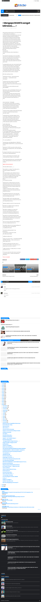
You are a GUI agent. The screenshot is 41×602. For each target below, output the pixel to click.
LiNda (5, 286)
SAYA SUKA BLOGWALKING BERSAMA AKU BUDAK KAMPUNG (14, 448)
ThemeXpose (7, 600)
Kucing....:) (5, 478)
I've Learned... (29, 270)
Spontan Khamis (9, 526)
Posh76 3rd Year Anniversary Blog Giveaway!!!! (12, 451)
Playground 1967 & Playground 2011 (10, 442)
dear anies (7, 578)
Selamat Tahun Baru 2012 (8, 481)
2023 (3, 388)
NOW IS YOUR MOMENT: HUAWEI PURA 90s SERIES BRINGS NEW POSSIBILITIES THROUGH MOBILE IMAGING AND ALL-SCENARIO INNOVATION (23, 363)
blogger (30, 281)
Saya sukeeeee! (6, 426)
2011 (3, 484)
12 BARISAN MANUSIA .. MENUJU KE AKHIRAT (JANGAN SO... (14, 450)
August (4, 411)
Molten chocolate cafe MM (7, 500)
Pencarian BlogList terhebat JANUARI (10, 476)
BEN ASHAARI (4, 502)
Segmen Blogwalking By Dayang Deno (12, 326)
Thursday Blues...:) (6, 452)
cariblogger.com (5, 506)
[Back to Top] (39, 600)
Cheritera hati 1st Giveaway (8, 429)
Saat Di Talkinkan (6, 467)
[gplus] (38, 1)
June (4, 414)
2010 (3, 486)
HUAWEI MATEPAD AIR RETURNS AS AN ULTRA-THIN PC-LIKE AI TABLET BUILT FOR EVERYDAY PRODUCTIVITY (21, 336)
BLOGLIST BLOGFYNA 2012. (8, 463)
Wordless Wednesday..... (8, 435)
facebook (38, 281)
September (5, 410)
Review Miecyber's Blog (7, 424)
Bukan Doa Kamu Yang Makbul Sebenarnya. (11, 423)
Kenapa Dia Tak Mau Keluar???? (6, 324)
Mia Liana (6, 586)
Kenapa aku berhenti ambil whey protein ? (10, 503)
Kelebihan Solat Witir (7, 432)
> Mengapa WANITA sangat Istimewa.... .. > (11, 441)
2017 (3, 397)
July (4, 413)
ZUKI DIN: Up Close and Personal (8, 495)
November (5, 407)
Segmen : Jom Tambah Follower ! (9, 438)
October (5, 408)
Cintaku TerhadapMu (7, 445)
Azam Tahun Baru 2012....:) (8, 473)
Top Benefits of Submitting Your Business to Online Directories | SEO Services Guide (18, 507)
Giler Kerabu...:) (6, 427)
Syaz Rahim (7, 582)
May (4, 416)
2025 (3, 385)
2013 (3, 403)
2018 (3, 395)
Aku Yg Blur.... (5, 433)
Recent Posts (10, 340)
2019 (3, 394)
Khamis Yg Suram (6, 470)
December (5, 405)
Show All (39, 509)
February (5, 420)
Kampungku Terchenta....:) (8, 457)
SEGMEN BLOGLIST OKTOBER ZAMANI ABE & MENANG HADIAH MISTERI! (18, 331)
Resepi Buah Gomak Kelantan (11, 534)
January (5, 422)
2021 (3, 391)
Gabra (3, 491)
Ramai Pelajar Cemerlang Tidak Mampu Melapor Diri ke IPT (13, 496)
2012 (3, 404)
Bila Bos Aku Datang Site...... (8, 447)
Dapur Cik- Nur (5, 499)
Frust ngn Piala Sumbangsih (8, 460)
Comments (30, 340)
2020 (3, 392)
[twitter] (35, 1)
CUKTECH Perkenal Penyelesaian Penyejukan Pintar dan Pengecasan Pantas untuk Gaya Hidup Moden (23, 343)
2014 (3, 401)
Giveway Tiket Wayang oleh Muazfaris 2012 (11, 458)
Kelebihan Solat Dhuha (7, 436)
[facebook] (34, 1)
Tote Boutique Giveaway (8, 475)
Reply (5, 290)
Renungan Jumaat (9, 521)
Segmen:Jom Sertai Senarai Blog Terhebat (11, 430)
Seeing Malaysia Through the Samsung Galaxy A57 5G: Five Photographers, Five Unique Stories (17, 493)
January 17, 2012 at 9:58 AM (36, 286)
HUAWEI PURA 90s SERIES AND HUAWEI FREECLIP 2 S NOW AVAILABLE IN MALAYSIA (21, 357)
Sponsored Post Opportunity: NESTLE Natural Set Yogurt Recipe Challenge (8, 269)
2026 (3, 383)
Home (3, 19)
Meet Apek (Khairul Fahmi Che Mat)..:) (12, 320)
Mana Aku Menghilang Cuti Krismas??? (10, 482)
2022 (3, 389)
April (4, 417)
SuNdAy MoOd (17, 270)
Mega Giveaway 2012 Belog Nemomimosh (11, 464)
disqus (34, 281)
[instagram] (37, 1)
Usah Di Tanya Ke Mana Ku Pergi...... (10, 469)
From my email (7, 19)
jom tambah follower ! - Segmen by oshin (11, 466)
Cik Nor (5, 293)
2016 (3, 398)
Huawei (14, 15)
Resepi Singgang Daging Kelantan (12, 539)
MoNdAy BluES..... (6, 444)
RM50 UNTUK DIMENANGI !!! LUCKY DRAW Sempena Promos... (15, 461)
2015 (3, 400)
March (4, 419)
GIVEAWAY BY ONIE (6, 454)
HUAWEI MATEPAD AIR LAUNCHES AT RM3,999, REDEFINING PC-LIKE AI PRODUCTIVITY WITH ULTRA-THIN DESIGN (22, 348)
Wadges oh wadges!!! (7, 479)
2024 (3, 386)
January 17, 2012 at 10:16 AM (35, 293)
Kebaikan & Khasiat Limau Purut (12, 530)
